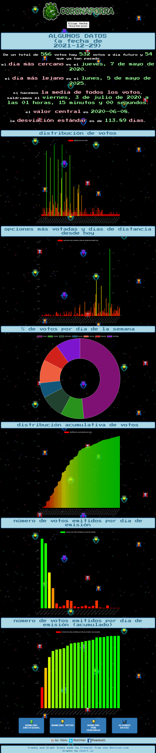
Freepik (87, 748)
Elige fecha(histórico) (78, 25)
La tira (61, 740)
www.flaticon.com (116, 748)
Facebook (98, 740)
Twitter (79, 740)
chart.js (86, 751)
